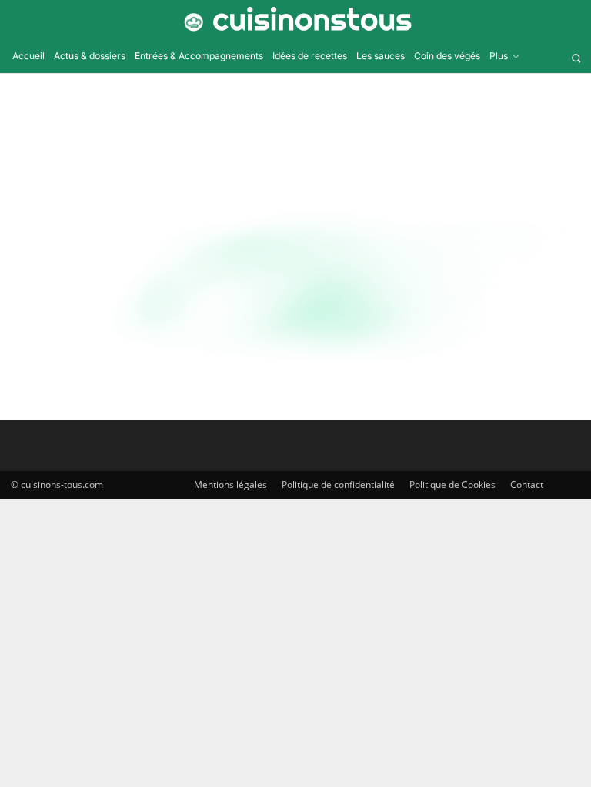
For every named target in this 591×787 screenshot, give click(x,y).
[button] (576, 58)
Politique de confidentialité (338, 484)
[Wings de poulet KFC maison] (101, 298)
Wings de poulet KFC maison (305, 282)
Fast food (31, 379)
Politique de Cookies (452, 484)
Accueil (259, 130)
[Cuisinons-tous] (295, 19)
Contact (526, 484)
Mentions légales (230, 484)
